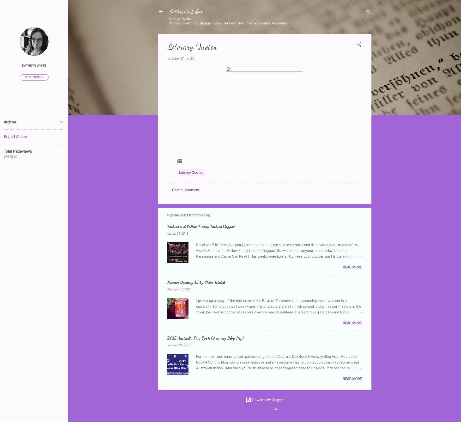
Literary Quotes (191, 172)
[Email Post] (180, 163)
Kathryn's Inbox (186, 11)
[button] (359, 45)
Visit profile (34, 77)
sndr (275, 409)
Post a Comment (185, 190)
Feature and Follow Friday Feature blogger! (201, 226)
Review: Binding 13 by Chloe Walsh (196, 282)
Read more (352, 267)
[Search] (368, 13)
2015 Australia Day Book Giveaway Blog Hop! (205, 338)
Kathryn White (34, 65)
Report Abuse (15, 136)
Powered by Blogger (267, 400)
